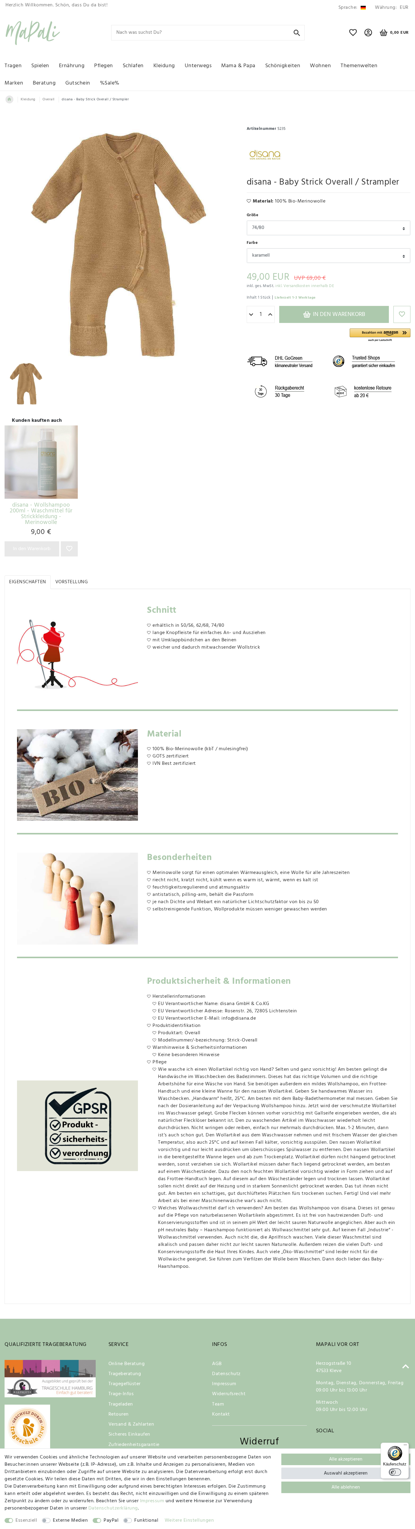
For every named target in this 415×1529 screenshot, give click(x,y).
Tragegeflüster (124, 1384)
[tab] (28, 582)
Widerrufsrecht (228, 1394)
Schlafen (133, 65)
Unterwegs (198, 65)
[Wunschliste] (353, 35)
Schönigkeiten (282, 65)
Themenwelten (359, 65)
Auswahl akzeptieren (346, 1473)
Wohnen (320, 65)
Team (218, 1404)
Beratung (44, 83)
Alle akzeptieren (345, 1459)
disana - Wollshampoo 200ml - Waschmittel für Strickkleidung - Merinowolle (41, 514)
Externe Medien (70, 1520)
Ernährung (72, 65)
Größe (253, 215)
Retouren (118, 1414)
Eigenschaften (27, 582)
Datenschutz (226, 1374)
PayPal (111, 1520)
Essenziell (26, 1520)
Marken (14, 83)
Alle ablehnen (345, 1487)
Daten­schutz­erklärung (113, 1508)
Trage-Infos (121, 1394)
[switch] (395, 1472)
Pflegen (103, 65)
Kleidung (164, 65)
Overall (49, 99)
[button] (380, 335)
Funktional (146, 1520)
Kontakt (221, 1414)
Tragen (13, 65)
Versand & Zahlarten (131, 1424)
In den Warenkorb (338, 314)
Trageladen (120, 1404)
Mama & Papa (238, 65)
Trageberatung (124, 1374)
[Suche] (297, 32)
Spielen (40, 65)
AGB (217, 1364)
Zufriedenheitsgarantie (133, 1445)
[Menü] (405, 1446)
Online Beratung (126, 1364)
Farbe (252, 243)
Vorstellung (71, 582)
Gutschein (77, 83)
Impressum (224, 1384)
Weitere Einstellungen (189, 1520)
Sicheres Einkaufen (129, 1434)
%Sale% (109, 83)
